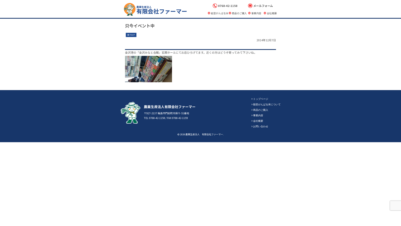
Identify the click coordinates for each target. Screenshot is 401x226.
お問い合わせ (260, 126)
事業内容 (258, 115)
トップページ (260, 98)
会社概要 (258, 120)
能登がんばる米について (267, 104)
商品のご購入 (260, 109)
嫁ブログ (131, 34)
